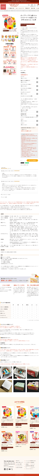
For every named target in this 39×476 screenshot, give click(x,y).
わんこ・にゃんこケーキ (20, 8)
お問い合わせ (33, 460)
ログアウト (33, 467)
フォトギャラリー (19, 465)
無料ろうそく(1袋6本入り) (25, 80)
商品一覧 (17, 460)
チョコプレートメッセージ (26, 92)
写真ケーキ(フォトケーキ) (14, 10)
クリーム (23, 76)
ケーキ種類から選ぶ (11, 8)
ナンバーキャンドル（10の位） (26, 88)
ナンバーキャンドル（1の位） (26, 84)
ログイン (32, 465)
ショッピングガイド (29, 460)
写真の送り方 (27, 8)
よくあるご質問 (18, 464)
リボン (22, 119)
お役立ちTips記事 (19, 467)
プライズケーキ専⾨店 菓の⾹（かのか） (5, 10)
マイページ (33, 464)
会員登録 (32, 462)
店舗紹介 (27, 464)
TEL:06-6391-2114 (9, 461)
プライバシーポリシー (29, 468)
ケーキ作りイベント (29, 462)
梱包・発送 (33, 8)
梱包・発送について (19, 462)
